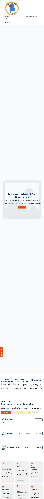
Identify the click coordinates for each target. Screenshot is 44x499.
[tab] (6, 412)
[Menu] (7, 18)
